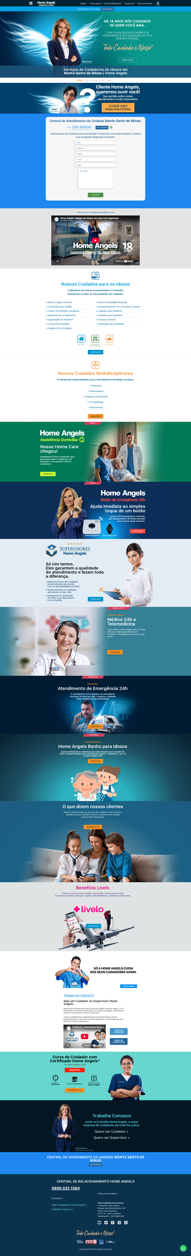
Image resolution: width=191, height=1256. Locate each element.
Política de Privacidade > (108, 1194)
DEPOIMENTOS (92, 827)
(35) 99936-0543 (86, 127)
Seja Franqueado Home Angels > (69, 1205)
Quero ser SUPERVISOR (119, 1041)
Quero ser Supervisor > (112, 1138)
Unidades (83, 3)
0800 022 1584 (66, 1188)
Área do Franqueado (145, 3)
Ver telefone (107, 9)
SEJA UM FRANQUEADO (112, 3)
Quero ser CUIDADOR (119, 1031)
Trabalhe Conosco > (62, 1209)
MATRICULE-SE (74, 1090)
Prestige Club (129, 3)
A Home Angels (95, 3)
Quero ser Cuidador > (112, 1131)
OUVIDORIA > (57, 1198)
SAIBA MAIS (95, 352)
